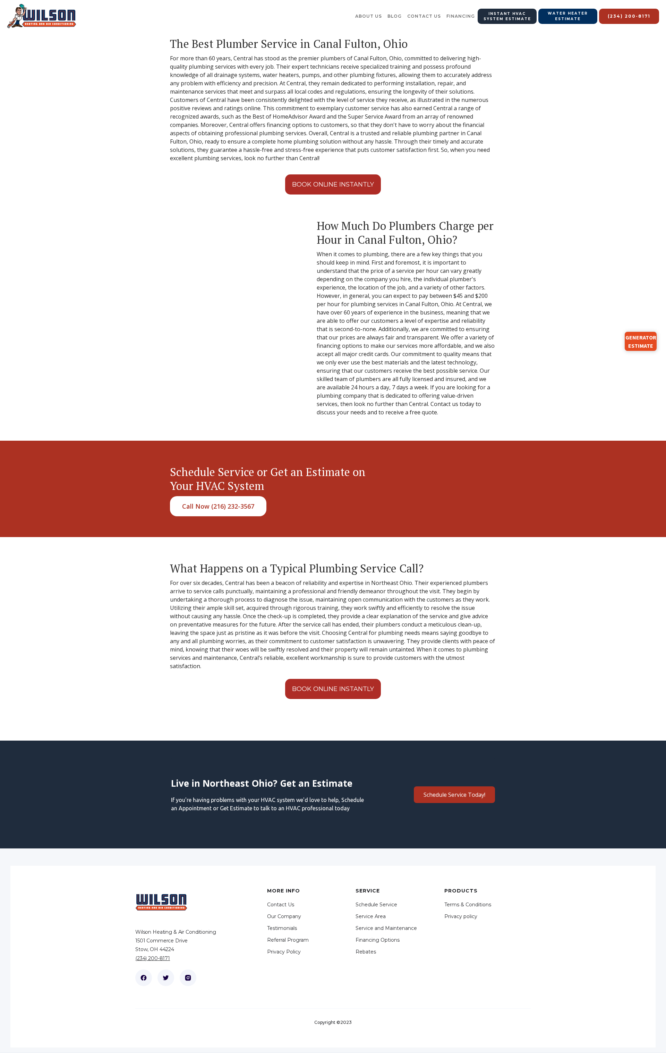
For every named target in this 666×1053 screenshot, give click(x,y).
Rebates (366, 952)
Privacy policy (460, 916)
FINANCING (460, 16)
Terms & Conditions (467, 904)
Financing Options (378, 940)
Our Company (284, 916)
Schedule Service (376, 904)
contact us (424, 16)
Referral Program (288, 940)
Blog (394, 16)
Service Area (371, 916)
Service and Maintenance (386, 928)
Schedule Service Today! (454, 795)
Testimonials (282, 928)
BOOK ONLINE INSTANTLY (333, 184)
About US (368, 16)
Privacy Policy (284, 952)
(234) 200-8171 (152, 958)
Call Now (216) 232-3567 (218, 506)
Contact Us (280, 904)
